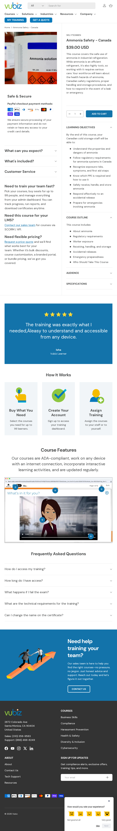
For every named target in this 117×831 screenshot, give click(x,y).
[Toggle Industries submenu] (55, 14)
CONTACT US (79, 689)
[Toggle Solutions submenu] (36, 14)
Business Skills (69, 717)
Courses (10, 14)
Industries (47, 14)
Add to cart (99, 113)
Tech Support (13, 776)
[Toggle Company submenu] (94, 14)
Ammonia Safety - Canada (25, 27)
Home (7, 27)
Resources (66, 14)
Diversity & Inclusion (73, 742)
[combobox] (61, 5)
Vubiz (15, 814)
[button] (111, 5)
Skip (98, 826)
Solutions (28, 14)
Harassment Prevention (75, 729)
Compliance (68, 723)
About (8, 764)
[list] (31, 58)
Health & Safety (70, 735)
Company (86, 14)
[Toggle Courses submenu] (17, 14)
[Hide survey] (109, 801)
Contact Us (11, 770)
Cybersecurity (69, 748)
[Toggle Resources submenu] (75, 14)
